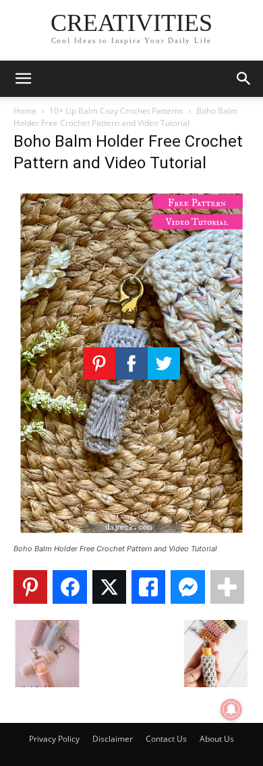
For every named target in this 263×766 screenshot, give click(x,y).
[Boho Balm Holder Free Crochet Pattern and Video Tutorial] (131, 536)
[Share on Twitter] (109, 587)
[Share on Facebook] (69, 587)
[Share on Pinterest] (30, 587)
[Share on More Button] (227, 587)
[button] (23, 79)
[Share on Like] (148, 587)
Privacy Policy (54, 738)
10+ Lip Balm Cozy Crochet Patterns (116, 110)
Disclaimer (112, 738)
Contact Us (166, 738)
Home (24, 110)
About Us (217, 738)
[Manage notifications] (231, 709)
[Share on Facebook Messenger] (187, 587)
